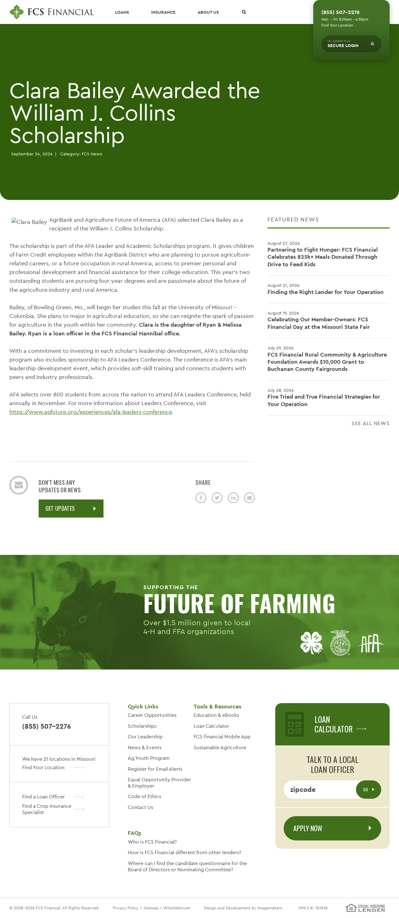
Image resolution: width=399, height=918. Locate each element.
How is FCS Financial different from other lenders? (184, 852)
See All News (371, 423)
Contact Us (140, 807)
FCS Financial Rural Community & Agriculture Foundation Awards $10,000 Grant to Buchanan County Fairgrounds (327, 358)
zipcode (303, 789)
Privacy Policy (125, 908)
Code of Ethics (144, 796)
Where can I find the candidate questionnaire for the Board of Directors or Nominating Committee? (187, 866)
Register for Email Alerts (155, 769)
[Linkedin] (233, 497)
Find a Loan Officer (43, 796)
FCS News (92, 154)
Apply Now (307, 828)
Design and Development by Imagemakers (243, 908)
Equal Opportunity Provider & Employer (159, 782)
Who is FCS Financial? (152, 842)
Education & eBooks (216, 715)
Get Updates (60, 508)
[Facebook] (200, 497)
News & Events (144, 747)
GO (366, 789)
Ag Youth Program (149, 758)
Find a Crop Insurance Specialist (46, 809)
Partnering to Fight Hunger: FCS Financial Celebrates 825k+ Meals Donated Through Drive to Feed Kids (322, 254)
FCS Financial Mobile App (222, 736)
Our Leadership (145, 736)
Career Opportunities (152, 715)
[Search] (244, 12)
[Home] (51, 12)
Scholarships (142, 726)
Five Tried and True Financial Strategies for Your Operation (323, 397)
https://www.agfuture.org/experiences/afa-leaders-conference (90, 411)
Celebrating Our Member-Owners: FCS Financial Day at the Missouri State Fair (318, 320)
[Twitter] (217, 497)
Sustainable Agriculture (220, 747)
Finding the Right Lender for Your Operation (325, 288)
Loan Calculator (211, 726)
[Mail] (249, 497)
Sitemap (150, 908)
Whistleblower (176, 908)
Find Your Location (337, 25)
